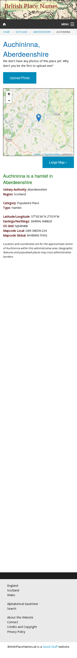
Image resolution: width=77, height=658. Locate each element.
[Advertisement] (38, 305)
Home (6, 31)
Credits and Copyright (22, 627)
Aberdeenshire (42, 31)
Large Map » (58, 162)
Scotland (22, 31)
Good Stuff (50, 647)
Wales (11, 595)
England (12, 586)
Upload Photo (20, 77)
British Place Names (31, 6)
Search (11, 608)
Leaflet (36, 154)
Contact (12, 622)
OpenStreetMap (52, 154)
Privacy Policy (16, 632)
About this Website (20, 617)
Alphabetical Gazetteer (22, 604)
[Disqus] (38, 404)
